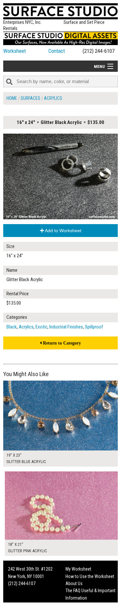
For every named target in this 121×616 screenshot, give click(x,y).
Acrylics (53, 98)
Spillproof (94, 327)
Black (11, 327)
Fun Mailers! (76, 605)
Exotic (41, 327)
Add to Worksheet (62, 230)
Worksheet (14, 51)
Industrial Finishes (66, 327)
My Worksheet (78, 569)
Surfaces (30, 98)
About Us (74, 583)
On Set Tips (76, 612)
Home (11, 98)
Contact (56, 51)
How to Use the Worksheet (90, 576)
